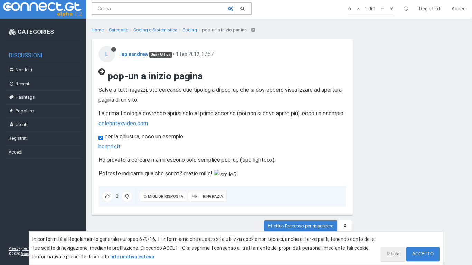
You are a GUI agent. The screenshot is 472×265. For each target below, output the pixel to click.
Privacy (14, 249)
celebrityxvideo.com (123, 123)
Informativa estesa (132, 256)
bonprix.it (109, 146)
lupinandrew (134, 54)
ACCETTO (423, 253)
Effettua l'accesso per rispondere (300, 225)
